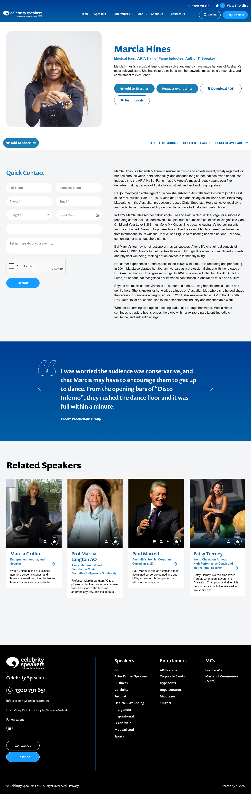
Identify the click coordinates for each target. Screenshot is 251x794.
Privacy (74, 786)
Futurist (120, 696)
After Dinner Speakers (131, 676)
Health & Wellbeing (129, 703)
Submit (22, 283)
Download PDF (222, 88)
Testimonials (134, 100)
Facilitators (213, 669)
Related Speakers (197, 143)
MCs (210, 660)
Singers (165, 703)
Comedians (168, 669)
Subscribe (23, 757)
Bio (152, 143)
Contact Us (23, 745)
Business (121, 683)
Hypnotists (168, 683)
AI (116, 669)
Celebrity (121, 689)
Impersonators (171, 689)
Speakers (124, 660)
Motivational (124, 729)
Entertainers (173, 660)
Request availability (231, 143)
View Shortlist (235, 5)
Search (212, 15)
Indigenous (123, 709)
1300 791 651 (201, 5)
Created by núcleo (232, 786)
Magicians (168, 696)
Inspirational (124, 716)
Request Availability (177, 88)
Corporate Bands (172, 676)
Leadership (123, 723)
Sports (119, 736)
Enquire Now (235, 15)
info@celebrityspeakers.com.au (27, 700)
